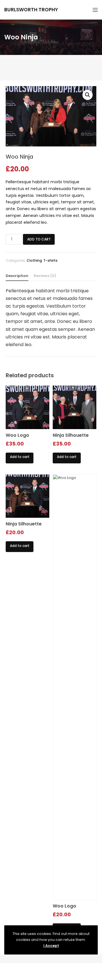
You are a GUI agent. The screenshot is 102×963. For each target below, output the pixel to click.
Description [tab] (17, 275)
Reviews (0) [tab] (45, 275)
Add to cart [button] (19, 456)
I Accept (51, 945)
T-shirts (50, 260)
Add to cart (39, 239)
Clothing (34, 260)
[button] (87, 95)
